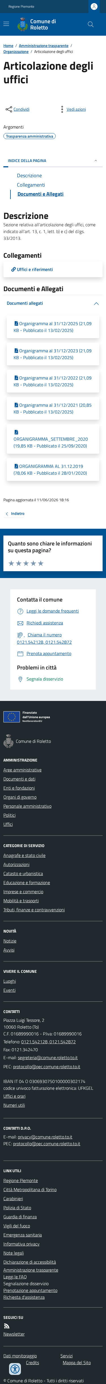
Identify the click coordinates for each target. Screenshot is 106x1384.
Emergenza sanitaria (22, 1234)
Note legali (13, 1252)
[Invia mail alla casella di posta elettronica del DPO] (45, 1136)
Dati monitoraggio (20, 1355)
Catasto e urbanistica (23, 873)
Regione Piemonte (21, 6)
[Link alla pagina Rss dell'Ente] (6, 1326)
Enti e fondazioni (19, 787)
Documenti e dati (19, 778)
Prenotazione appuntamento (30, 1290)
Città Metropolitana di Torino (30, 1189)
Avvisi (8, 949)
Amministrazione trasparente (43, 45)
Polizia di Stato (17, 1207)
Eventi (9, 990)
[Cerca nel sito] (88, 24)
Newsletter (14, 1333)
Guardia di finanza (20, 1216)
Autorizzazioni (16, 864)
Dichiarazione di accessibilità (29, 1262)
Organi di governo (19, 797)
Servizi (66, 1355)
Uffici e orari (14, 1096)
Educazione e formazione (26, 882)
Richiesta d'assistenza (24, 1297)
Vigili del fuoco (16, 1225)
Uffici (8, 824)
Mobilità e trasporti (21, 900)
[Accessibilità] (15, 1369)
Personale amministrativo (27, 806)
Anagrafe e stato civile (24, 855)
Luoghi (9, 981)
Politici (9, 815)
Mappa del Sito (77, 1362)
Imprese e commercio (23, 891)
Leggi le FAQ (15, 1276)
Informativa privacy (21, 1243)
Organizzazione (16, 51)
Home (8, 45)
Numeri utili (14, 1105)
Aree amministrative (22, 769)
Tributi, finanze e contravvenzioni (34, 909)
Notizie (9, 940)
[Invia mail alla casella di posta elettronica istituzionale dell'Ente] (48, 1057)
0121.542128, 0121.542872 (48, 1041)
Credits (32, 1362)
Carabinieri (13, 1198)
